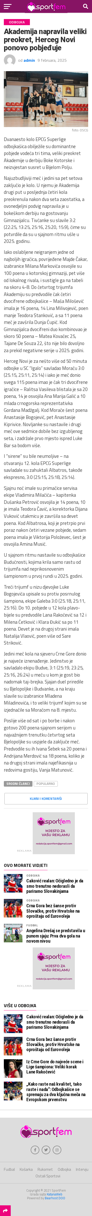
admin (29, 60)
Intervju (82, 1169)
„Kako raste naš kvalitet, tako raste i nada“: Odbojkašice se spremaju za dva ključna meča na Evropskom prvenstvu (56, 1091)
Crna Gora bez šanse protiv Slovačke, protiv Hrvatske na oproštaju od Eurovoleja (53, 910)
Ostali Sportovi (48, 1176)
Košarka (26, 1169)
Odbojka (33, 875)
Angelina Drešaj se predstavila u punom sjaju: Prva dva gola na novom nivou (55, 935)
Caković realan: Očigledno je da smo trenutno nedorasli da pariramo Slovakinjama (54, 886)
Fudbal (32, 925)
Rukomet (45, 1169)
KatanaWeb (54, 1194)
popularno (46, 783)
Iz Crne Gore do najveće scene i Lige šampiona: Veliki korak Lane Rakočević (55, 1066)
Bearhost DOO (55, 1198)
